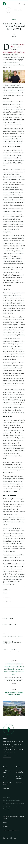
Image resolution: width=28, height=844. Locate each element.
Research (14, 649)
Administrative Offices (7, 771)
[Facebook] (4, 838)
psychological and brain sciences (14, 52)
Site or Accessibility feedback (10, 830)
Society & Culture (9, 624)
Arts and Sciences (9, 636)
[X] (7, 838)
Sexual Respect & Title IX (7, 783)
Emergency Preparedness (19, 771)
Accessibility (19, 782)
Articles (14, 19)
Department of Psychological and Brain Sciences (12, 642)
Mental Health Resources (19, 777)
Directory (5, 777)
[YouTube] (15, 838)
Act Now (6, 755)
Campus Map (6, 788)
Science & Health (9, 618)
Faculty (6, 649)
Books (20, 636)
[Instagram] (11, 838)
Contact (5, 766)
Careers (18, 766)
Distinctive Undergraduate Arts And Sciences (14, 803)
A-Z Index (5, 826)
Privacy (5, 822)
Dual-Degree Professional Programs (11, 800)
